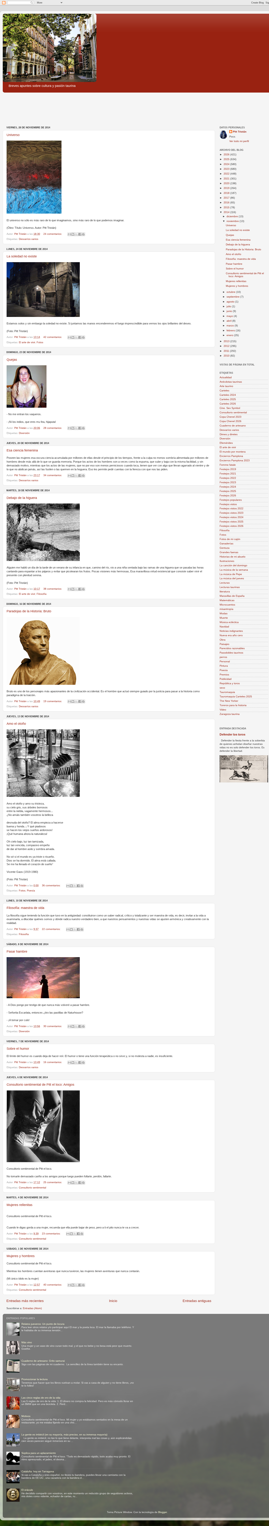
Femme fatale (228, 465)
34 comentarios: (53, 475)
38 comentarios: (53, 588)
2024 (227, 164)
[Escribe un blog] (73, 234)
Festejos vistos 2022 (231, 508)
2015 (227, 207)
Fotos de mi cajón (230, 539)
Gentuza (224, 548)
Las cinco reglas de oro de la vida (40, 1397)
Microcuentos (227, 604)
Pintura (224, 666)
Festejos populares (231, 500)
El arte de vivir (27, 342)
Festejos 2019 (228, 469)
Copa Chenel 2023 (230, 417)
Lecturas (225, 582)
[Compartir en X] (76, 234)
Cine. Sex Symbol (230, 408)
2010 (227, 355)
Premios (224, 674)
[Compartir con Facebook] (80, 234)
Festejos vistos (228, 504)
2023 (227, 169)
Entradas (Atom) (32, 1308)
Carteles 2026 (228, 403)
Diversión (24, 433)
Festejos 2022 (228, 478)
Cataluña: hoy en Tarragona (37, 1471)
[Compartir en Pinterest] (83, 234)
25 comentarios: (53, 1182)
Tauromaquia (227, 692)
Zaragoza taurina (230, 714)
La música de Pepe (231, 574)
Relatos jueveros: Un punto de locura (42, 1324)
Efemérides (226, 443)
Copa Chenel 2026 (230, 421)
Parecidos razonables (232, 648)
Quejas (12, 359)
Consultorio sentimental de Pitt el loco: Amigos (40, 1084)
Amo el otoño (16, 723)
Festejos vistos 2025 (231, 521)
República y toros (230, 683)
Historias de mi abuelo (232, 556)
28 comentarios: (53, 428)
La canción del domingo (233, 565)
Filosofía (41, 594)
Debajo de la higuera (22, 498)
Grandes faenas (229, 552)
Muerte (224, 617)
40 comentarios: (53, 1284)
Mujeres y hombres (21, 1256)
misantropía (226, 609)
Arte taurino (226, 386)
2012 (227, 346)
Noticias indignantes (231, 631)
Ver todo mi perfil (239, 141)
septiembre (233, 296)
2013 (227, 341)
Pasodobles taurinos (231, 652)
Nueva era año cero (231, 635)
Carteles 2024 (228, 395)
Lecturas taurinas (230, 587)
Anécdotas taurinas (231, 381)
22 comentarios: (51, 929)
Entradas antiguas (197, 1301)
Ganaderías (226, 543)
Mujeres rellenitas (19, 1205)
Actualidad (226, 377)
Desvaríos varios (28, 239)
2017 (227, 197)
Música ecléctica (229, 622)
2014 (227, 212)
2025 (227, 159)
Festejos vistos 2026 (231, 526)
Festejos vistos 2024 (231, 517)
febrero (231, 330)
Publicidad (225, 679)
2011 (227, 351)
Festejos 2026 (228, 495)
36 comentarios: (51, 885)
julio (229, 306)
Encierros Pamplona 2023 (235, 460)
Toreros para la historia (233, 705)
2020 (227, 183)
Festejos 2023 (228, 482)
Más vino (26, 1342)
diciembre (233, 216)
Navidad (224, 626)
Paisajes (224, 644)
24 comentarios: (53, 234)
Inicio (113, 1301)
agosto (231, 301)
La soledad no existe (22, 256)
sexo (222, 687)
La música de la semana (234, 569)
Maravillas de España (232, 596)
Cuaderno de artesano (233, 425)
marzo (231, 325)
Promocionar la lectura (34, 1379)
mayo (230, 316)
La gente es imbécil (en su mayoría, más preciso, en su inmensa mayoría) (64, 1434)
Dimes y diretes (229, 434)
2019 (227, 188)
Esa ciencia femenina (22, 450)
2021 (227, 178)
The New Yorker (229, 701)
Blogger (162, 1512)
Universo (13, 135)
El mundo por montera (233, 451)
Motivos (25, 1416)
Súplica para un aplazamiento (38, 1453)
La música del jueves (232, 578)
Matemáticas (227, 600)
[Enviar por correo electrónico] (69, 234)
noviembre (233, 221)
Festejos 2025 (228, 491)
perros (223, 657)
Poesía (31, 890)
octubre (231, 292)
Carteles (224, 390)
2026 (227, 154)
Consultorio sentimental (32, 1187)
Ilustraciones (227, 561)
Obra (222, 639)
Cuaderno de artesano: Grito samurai (43, 1361)
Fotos (40, 342)
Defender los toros (232, 734)
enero (230, 335)
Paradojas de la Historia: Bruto (29, 611)
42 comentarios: (53, 337)
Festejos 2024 (228, 486)
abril (229, 320)
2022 (227, 173)
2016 (227, 202)
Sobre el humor (18, 1048)
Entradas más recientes (25, 1301)
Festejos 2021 (228, 473)
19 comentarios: (53, 701)
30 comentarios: (53, 1026)
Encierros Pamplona (231, 456)
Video (223, 709)
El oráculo (27, 1490)
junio (230, 311)
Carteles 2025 (228, 399)
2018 (227, 193)
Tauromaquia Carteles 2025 (236, 696)
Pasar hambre (17, 951)
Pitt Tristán (239, 131)
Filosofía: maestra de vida (25, 908)
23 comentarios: (51, 1233)
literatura (225, 591)
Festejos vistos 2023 (231, 513)
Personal (225, 661)
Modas (223, 613)
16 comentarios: (53, 1062)
